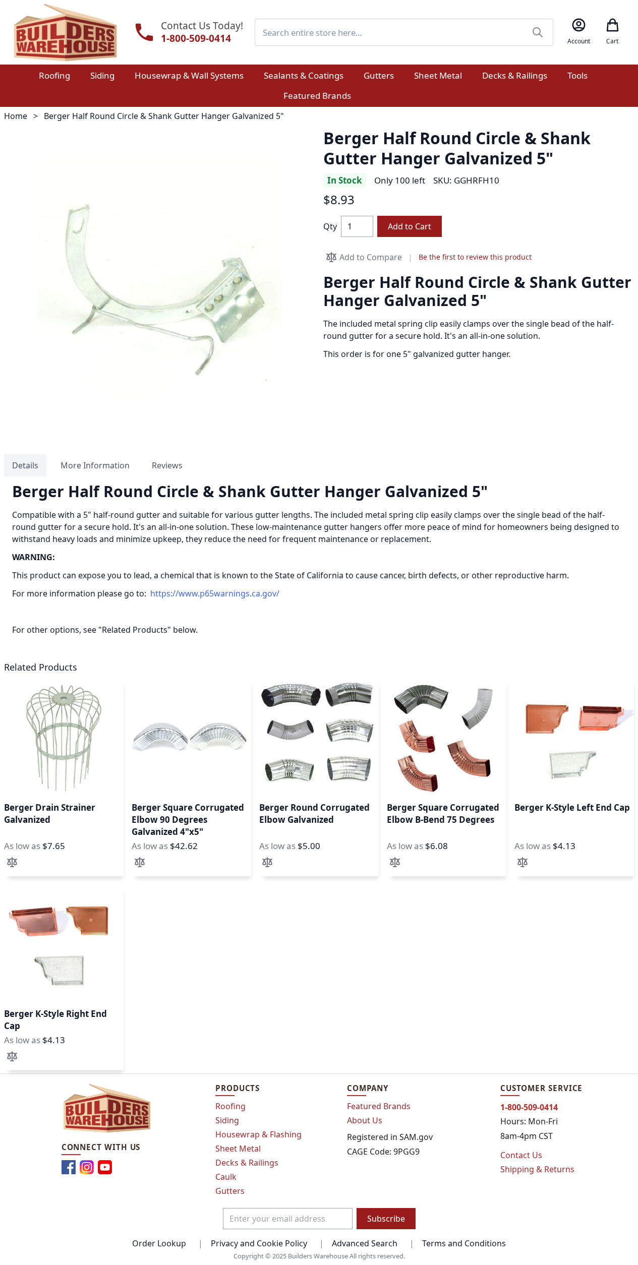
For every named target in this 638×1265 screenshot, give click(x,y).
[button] (12, 862)
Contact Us (521, 1155)
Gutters (230, 1190)
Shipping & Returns (537, 1169)
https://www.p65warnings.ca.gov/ (214, 593)
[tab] (25, 465)
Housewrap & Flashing (258, 1134)
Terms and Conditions (464, 1243)
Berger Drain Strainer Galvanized (49, 813)
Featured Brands (379, 1106)
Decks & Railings (246, 1162)
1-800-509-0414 (196, 38)
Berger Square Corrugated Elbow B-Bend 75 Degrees (443, 813)
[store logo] (65, 32)
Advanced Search (364, 1243)
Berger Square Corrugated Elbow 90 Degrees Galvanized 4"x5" (188, 819)
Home (15, 116)
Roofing (230, 1106)
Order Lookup (159, 1243)
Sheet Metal (238, 1148)
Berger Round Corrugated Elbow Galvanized (314, 813)
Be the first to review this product (475, 257)
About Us (364, 1120)
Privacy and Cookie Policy (259, 1243)
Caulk (226, 1176)
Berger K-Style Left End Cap (572, 807)
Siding (227, 1120)
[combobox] (404, 32)
